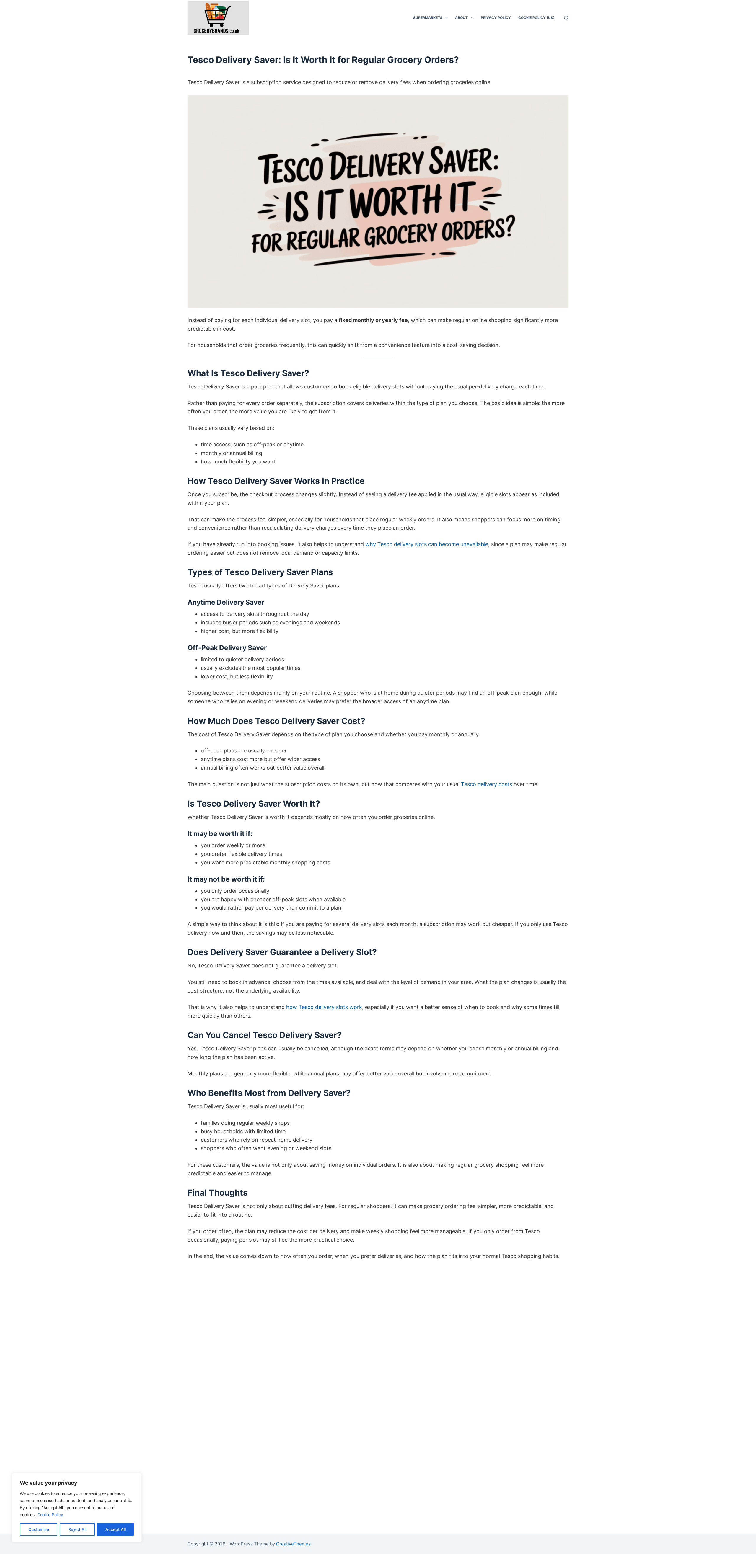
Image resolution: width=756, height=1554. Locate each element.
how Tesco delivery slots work (324, 1007)
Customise (38, 1529)
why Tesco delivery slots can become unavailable (426, 544)
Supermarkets (427, 17)
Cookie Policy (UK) (536, 17)
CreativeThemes (293, 1544)
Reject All (77, 1529)
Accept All (115, 1529)
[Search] (566, 18)
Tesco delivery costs (486, 784)
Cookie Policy (50, 1514)
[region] (77, 1507)
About (461, 17)
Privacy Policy (496, 17)
